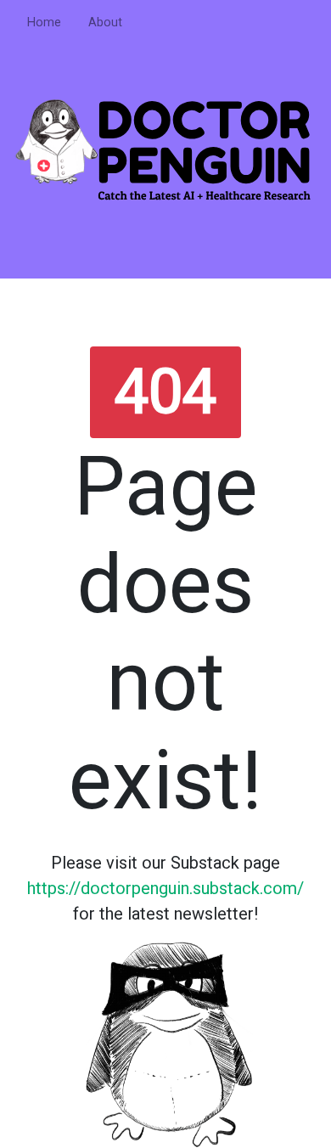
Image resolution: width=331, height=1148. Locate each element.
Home (44, 22)
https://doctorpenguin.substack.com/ (165, 888)
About (105, 22)
